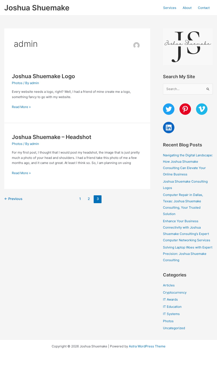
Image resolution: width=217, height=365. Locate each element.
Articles (169, 285)
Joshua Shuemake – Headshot (51, 137)
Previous (13, 199)
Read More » (21, 107)
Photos (17, 83)
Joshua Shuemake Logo (43, 76)
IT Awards (170, 299)
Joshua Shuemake (37, 7)
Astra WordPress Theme (147, 346)
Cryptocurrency (174, 292)
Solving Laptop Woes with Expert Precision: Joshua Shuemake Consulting (187, 253)
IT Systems (171, 314)
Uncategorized (174, 328)
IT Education (172, 307)
